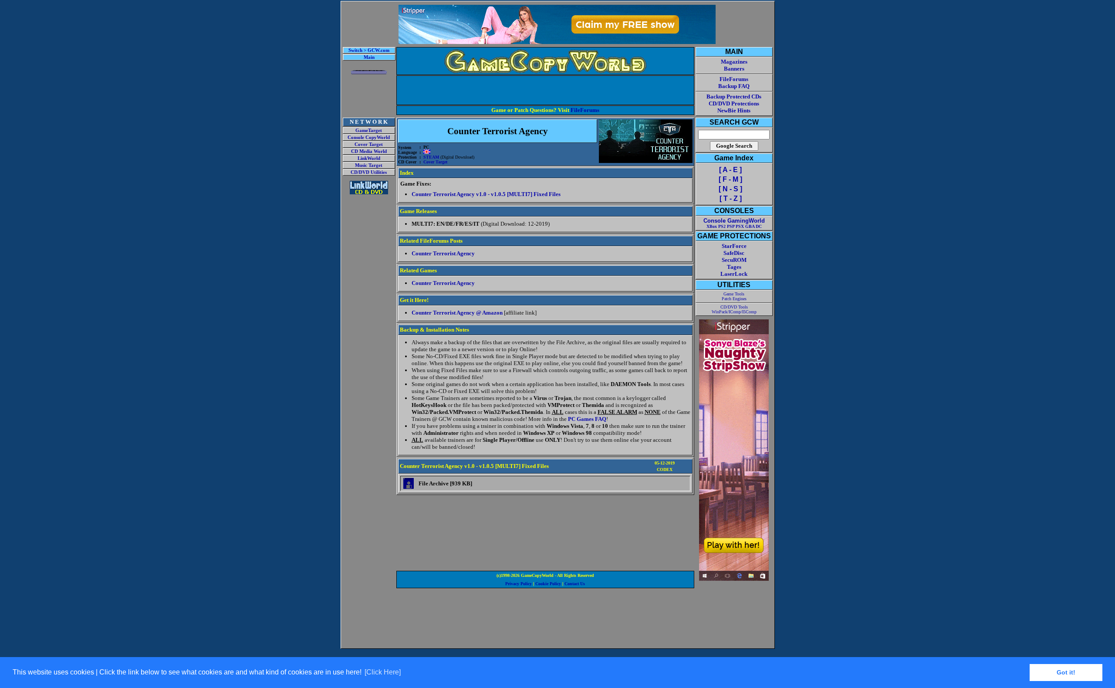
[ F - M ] (730, 179)
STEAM (431, 157)
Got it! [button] (1066, 672)
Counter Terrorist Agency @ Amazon (457, 312)
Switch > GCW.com (368, 50)
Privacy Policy (518, 583)
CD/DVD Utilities (369, 172)
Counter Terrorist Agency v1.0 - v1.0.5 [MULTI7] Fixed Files (486, 194)
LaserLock (733, 274)
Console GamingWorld (734, 220)
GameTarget (368, 130)
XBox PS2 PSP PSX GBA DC (734, 226)
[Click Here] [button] (383, 672)
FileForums (585, 110)
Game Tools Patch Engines (734, 296)
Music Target (368, 165)
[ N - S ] (730, 189)
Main (369, 57)
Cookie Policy (548, 583)
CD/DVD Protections (734, 103)
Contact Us (574, 583)
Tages (734, 267)
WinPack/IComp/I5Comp (734, 311)
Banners (734, 68)
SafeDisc (733, 253)
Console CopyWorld (369, 137)
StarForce (734, 246)
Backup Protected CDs (733, 96)
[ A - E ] (730, 169)
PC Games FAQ (587, 419)
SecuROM (734, 260)
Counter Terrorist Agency (443, 253)
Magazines (734, 61)
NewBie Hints (733, 110)
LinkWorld (369, 158)
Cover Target (369, 144)
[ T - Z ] (731, 198)
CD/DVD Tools (734, 307)
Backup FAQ (734, 86)
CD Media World (369, 151)
